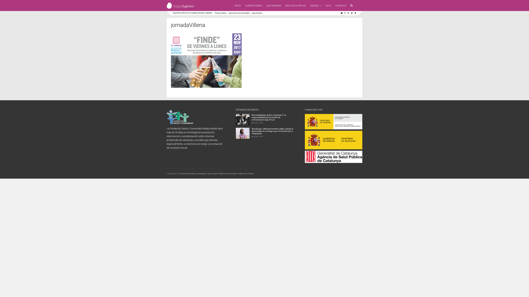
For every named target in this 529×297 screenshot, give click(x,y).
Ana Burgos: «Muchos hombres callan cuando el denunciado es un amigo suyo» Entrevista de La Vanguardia (272, 131)
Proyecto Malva (220, 13)
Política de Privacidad (227, 174)
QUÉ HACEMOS (273, 5)
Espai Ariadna (257, 13)
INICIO (238, 5)
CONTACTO (340, 5)
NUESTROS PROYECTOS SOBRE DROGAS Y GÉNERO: (193, 13)
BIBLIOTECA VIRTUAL (295, 5)
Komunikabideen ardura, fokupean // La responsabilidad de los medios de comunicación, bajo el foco (269, 117)
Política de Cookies (245, 174)
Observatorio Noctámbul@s (239, 13)
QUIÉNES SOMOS (253, 5)
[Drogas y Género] (180, 8)
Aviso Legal (212, 174)
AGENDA (314, 5)
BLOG (328, 5)
